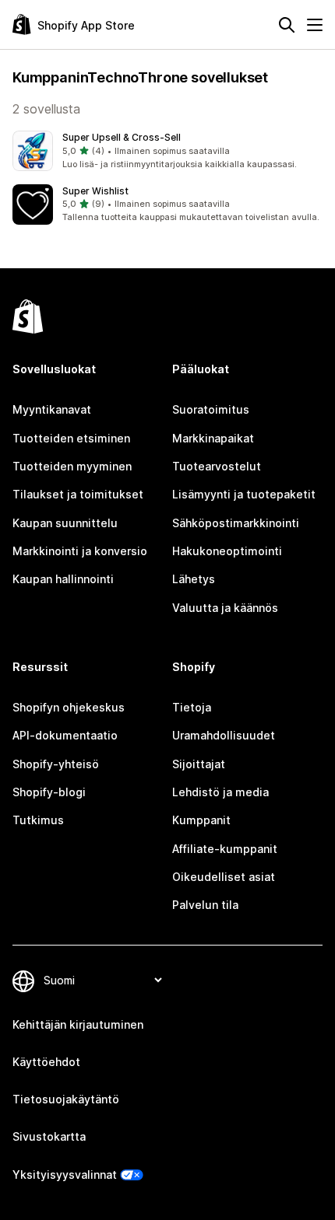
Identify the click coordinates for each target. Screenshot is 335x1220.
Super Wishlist (95, 191)
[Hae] (286, 25)
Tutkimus (38, 820)
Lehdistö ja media (220, 792)
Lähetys (193, 579)
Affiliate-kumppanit (224, 848)
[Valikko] (315, 25)
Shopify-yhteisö (55, 764)
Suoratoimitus (210, 409)
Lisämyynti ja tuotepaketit (244, 494)
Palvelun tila (205, 904)
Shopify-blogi (49, 792)
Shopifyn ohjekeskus (68, 707)
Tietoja (191, 707)
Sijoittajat (198, 764)
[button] (167, 151)
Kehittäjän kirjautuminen (77, 1024)
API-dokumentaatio (65, 735)
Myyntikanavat (51, 409)
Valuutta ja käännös (225, 607)
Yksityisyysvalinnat (64, 1174)
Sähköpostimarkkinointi (235, 523)
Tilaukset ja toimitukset (77, 494)
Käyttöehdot (46, 1061)
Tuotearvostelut (216, 466)
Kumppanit (201, 820)
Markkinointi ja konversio (79, 551)
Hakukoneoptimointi (227, 551)
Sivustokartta (49, 1136)
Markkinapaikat (213, 438)
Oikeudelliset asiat (223, 876)
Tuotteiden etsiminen (71, 438)
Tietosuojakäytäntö (65, 1099)
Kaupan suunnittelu (65, 523)
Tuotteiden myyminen (72, 466)
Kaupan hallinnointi (63, 579)
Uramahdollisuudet (223, 735)
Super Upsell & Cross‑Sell (121, 137)
